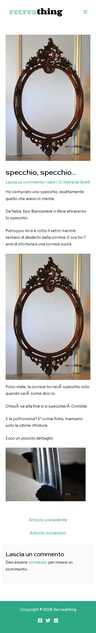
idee (51, 182)
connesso (37, 562)
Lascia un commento (25, 182)
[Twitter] (48, 620)
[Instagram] (56, 620)
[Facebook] (40, 620)
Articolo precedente (48, 520)
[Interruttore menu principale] (85, 11)
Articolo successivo (48, 533)
